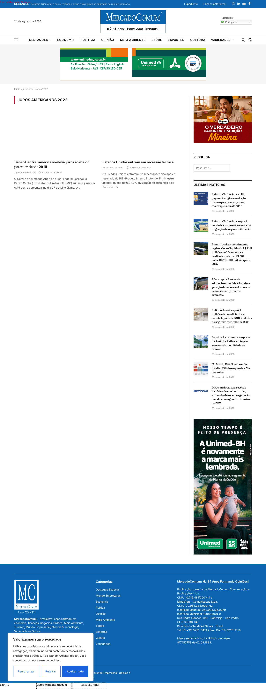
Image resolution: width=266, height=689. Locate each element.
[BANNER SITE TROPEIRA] (223, 142)
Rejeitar (50, 671)
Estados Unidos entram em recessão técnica (138, 162)
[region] (50, 657)
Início (17, 89)
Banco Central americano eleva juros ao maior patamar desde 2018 (51, 164)
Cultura (197, 39)
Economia (66, 39)
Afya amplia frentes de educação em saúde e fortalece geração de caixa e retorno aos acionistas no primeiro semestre (231, 287)
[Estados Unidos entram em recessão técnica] (143, 134)
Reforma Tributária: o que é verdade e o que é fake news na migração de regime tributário (80, 4)
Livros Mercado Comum (15, 2)
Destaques (38, 39)
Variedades (221, 39)
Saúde (156, 39)
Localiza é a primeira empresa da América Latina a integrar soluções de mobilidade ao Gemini (231, 343)
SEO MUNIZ (18, 684)
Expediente (191, 3)
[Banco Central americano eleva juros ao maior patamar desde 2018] (54, 134)
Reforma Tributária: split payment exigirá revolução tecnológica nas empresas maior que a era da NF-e (229, 200)
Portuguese (231, 21)
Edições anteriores (214, 3)
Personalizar (26, 671)
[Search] (243, 40)
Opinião (107, 39)
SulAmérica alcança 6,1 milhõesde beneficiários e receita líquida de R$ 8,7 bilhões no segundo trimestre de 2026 (232, 316)
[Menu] (16, 40)
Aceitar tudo (75, 671)
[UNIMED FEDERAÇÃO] (133, 64)
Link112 (4, 684)
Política (87, 39)
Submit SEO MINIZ (90, 685)
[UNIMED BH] (223, 553)
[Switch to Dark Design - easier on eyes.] (250, 40)
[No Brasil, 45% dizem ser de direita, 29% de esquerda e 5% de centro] (201, 368)
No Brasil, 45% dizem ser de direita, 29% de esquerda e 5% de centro (231, 368)
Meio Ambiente (133, 39)
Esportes (176, 39)
